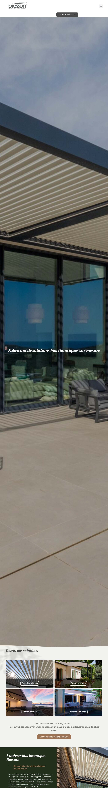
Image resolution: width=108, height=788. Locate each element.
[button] (101, 6)
